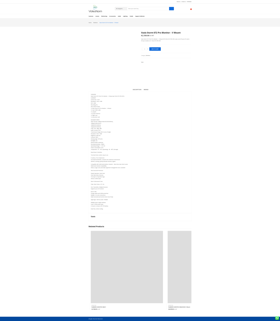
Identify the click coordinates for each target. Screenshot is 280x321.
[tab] (137, 89)
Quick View (162, 232)
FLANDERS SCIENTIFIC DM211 (99, 307)
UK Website (189, 1)
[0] (190, 8)
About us (178, 1)
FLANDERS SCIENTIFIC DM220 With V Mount (179, 307)
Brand (146, 89)
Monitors (148, 55)
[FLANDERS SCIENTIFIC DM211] (127, 267)
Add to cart (155, 49)
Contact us (183, 1)
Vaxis (142, 62)
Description (137, 89)
